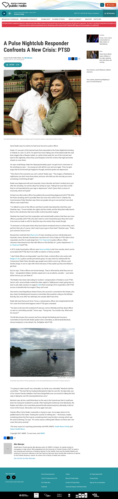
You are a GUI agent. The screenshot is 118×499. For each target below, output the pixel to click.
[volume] (9, 13)
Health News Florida (61, 426)
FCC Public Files (45, 482)
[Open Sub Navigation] (38, 19)
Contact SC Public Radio (72, 482)
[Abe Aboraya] (8, 448)
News (101, 51)
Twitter (68, 474)
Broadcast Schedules (10, 19)
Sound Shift (45, 19)
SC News (102, 35)
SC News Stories (58, 19)
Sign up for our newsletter (97, 482)
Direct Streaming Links (47, 474)
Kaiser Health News (17, 429)
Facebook (44, 486)
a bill (39, 285)
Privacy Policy (94, 478)
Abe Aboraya (28, 58)
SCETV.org (97, 19)
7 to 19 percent (44, 240)
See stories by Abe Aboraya (24, 458)
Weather (88, 19)
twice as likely (45, 249)
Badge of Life (15, 259)
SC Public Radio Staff (96, 474)
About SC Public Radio (72, 478)
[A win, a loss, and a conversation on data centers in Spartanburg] (93, 38)
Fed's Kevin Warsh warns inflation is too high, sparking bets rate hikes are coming (106, 58)
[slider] (12, 13)
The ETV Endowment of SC (49, 478)
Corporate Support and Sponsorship (76, 486)
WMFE (42, 433)
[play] (4, 13)
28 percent (34, 235)
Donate (111, 5)
